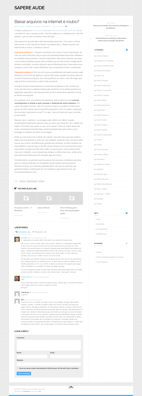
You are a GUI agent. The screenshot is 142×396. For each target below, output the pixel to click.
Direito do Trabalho (102, 95)
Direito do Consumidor (103, 90)
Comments (24, 232)
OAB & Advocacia (102, 179)
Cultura (22, 181)
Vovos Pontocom (102, 262)
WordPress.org (101, 234)
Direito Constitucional (103, 85)
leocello (24, 238)
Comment (21, 338)
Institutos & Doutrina (103, 164)
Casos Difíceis (43, 208)
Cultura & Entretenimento (105, 66)
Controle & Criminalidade (104, 61)
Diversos (99, 140)
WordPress (27, 391)
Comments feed (101, 229)
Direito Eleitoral (101, 100)
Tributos (99, 204)
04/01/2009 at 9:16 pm (41, 277)
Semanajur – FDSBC (103, 194)
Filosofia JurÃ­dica (102, 154)
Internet (41, 181)
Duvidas (99, 145)
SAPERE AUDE (29, 7)
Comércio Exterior (102, 56)
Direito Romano (101, 120)
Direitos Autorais (33, 26)
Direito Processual (102, 115)
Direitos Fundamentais (104, 135)
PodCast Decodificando (104, 184)
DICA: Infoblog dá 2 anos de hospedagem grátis (69, 210)
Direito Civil (100, 76)
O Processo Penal (39, 30)
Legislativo (100, 169)
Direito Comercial (102, 80)
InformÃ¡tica (47, 26)
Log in (98, 219)
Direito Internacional (103, 105)
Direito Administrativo (103, 71)
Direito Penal (19, 26)
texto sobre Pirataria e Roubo (64, 30)
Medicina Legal (101, 174)
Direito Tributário (101, 125)
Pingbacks (40, 232)
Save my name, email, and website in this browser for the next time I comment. (49, 368)
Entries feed (100, 224)
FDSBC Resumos (102, 149)
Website (20, 360)
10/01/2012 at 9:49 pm (34, 300)
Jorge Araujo (25, 277)
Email (52, 353)
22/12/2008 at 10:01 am (38, 238)
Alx (40, 391)
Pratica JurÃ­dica (101, 189)
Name (19, 353)
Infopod (98, 252)
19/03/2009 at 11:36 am (40, 292)
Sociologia (99, 199)
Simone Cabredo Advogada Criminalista (109, 257)
